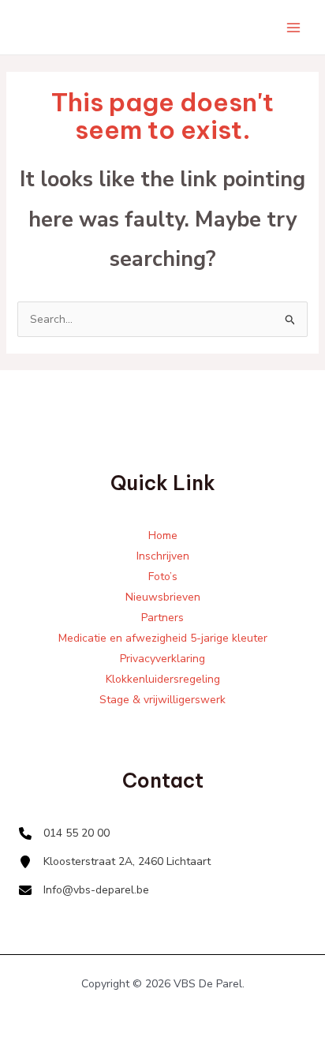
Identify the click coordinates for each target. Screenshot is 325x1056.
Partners (162, 617)
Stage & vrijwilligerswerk (162, 699)
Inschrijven (162, 556)
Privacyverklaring (162, 658)
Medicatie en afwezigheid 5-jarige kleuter (162, 638)
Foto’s (162, 576)
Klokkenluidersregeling (163, 679)
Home (162, 535)
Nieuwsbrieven (162, 597)
